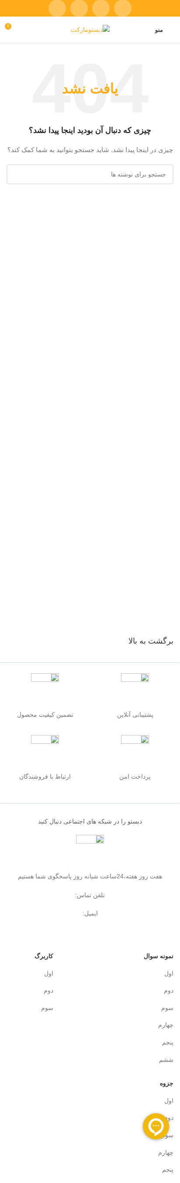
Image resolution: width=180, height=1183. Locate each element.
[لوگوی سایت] (90, 29)
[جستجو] (17, 174)
